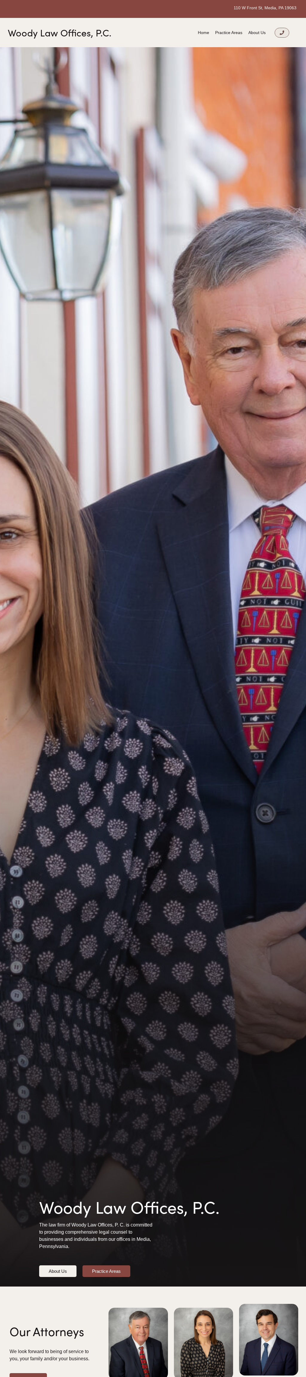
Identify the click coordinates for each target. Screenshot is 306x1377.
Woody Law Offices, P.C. (59, 32)
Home (203, 32)
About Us (257, 32)
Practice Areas (228, 32)
